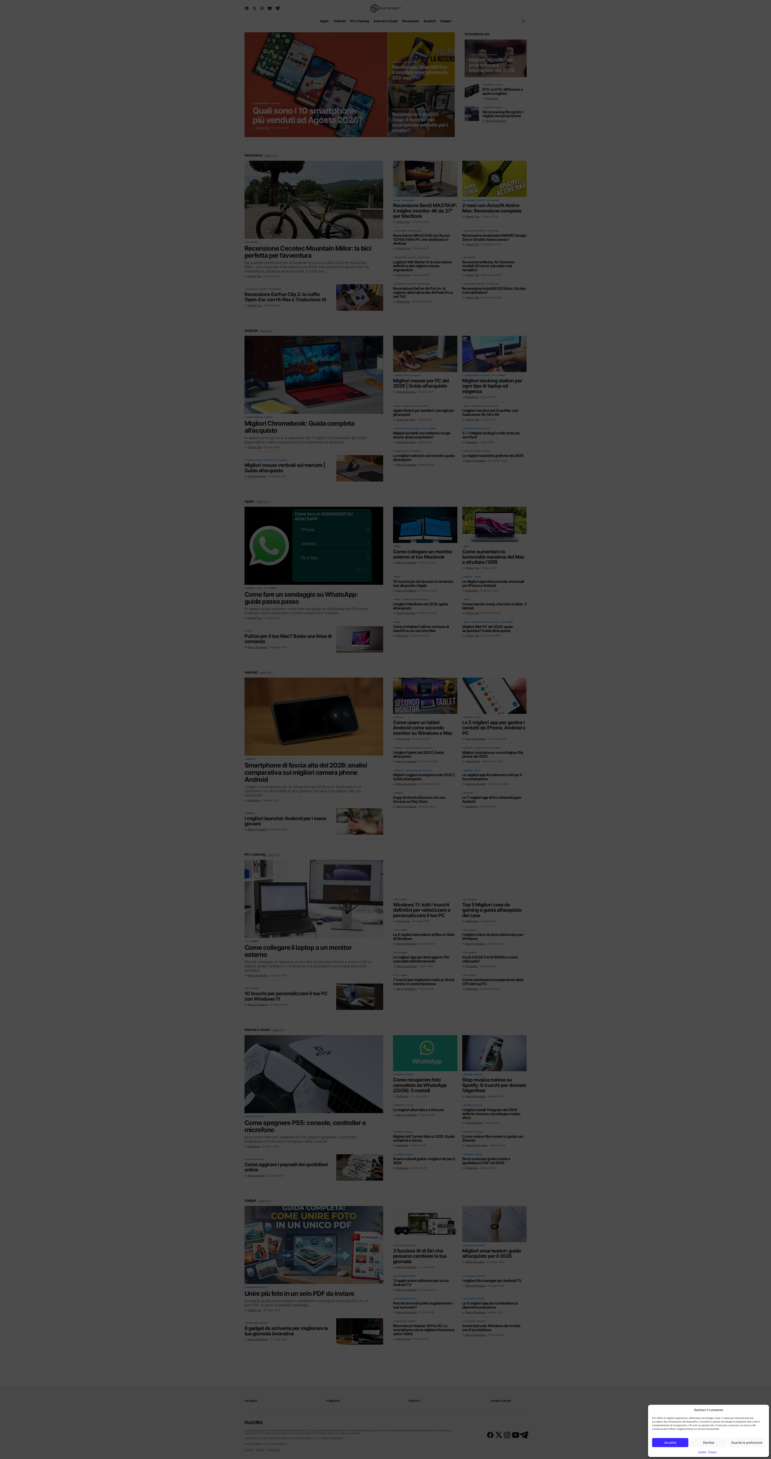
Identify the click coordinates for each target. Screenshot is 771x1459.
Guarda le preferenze (746, 1442)
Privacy (712, 1451)
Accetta (670, 1442)
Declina (708, 1442)
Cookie (702, 1451)
